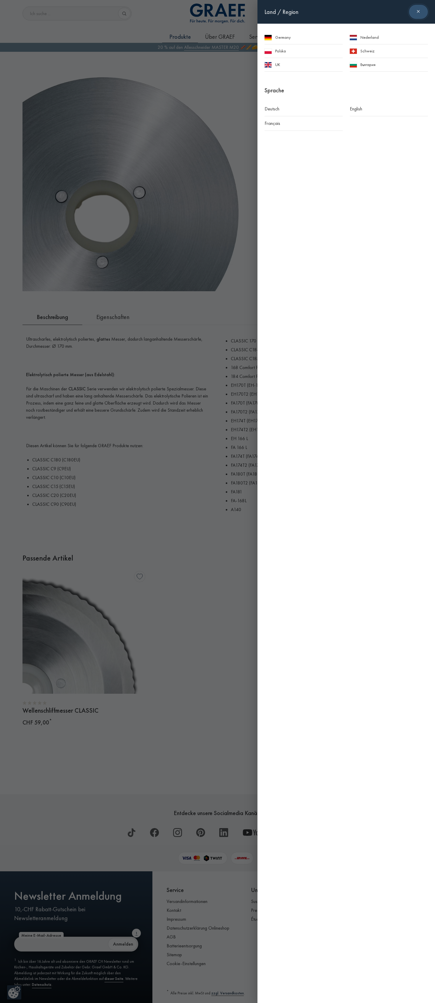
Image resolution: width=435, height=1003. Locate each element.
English (356, 109)
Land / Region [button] (282, 12)
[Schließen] (418, 12)
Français (272, 123)
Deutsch (272, 109)
